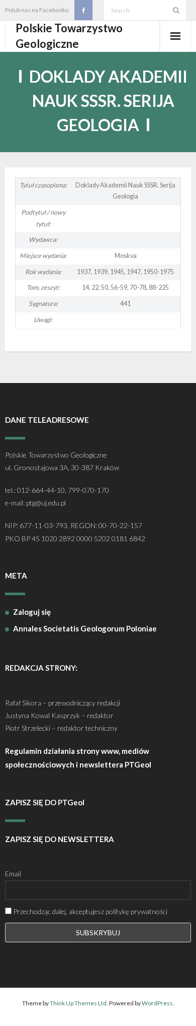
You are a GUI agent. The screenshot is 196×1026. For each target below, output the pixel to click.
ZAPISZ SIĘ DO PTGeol (44, 802)
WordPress (157, 1003)
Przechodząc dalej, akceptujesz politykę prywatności (89, 911)
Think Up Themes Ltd (78, 1003)
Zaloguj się (32, 611)
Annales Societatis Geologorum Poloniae (85, 628)
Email (13, 873)
